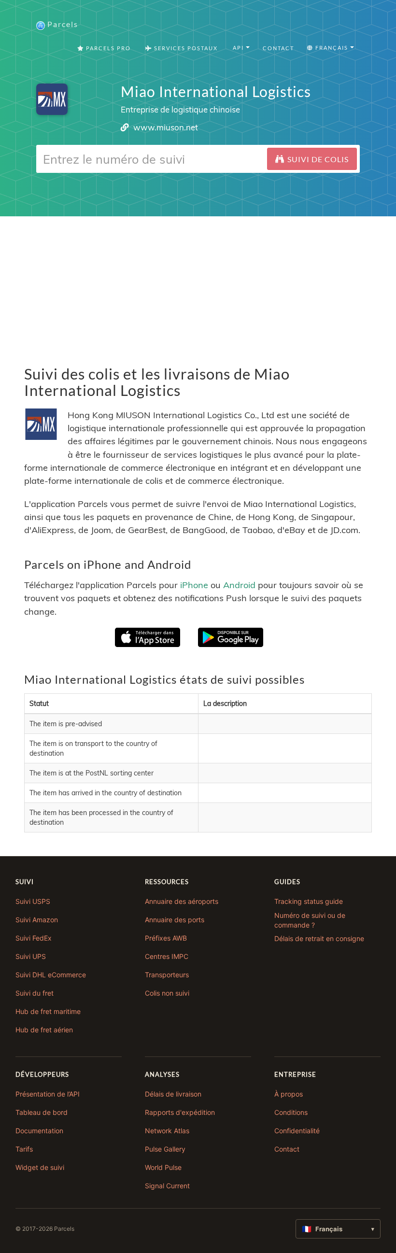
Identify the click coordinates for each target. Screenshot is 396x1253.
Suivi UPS (30, 956)
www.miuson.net (165, 127)
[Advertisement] (198, 284)
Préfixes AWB (166, 938)
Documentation (39, 1130)
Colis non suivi (167, 993)
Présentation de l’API (47, 1094)
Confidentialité (297, 1130)
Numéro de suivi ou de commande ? (309, 920)
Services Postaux (185, 48)
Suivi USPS (32, 901)
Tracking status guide (308, 901)
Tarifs (24, 1149)
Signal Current (167, 1186)
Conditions (291, 1112)
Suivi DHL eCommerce (50, 975)
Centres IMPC (166, 956)
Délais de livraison (173, 1094)
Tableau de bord (41, 1112)
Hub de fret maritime (48, 1011)
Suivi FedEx (33, 938)
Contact (278, 48)
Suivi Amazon (36, 919)
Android (239, 585)
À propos (288, 1094)
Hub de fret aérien (44, 1030)
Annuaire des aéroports (181, 901)
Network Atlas (167, 1130)
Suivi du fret (34, 993)
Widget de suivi (39, 1167)
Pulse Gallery (165, 1149)
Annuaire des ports (174, 919)
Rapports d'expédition (180, 1112)
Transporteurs (167, 975)
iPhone (194, 585)
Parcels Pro (107, 48)
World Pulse (163, 1167)
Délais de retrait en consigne (319, 938)
